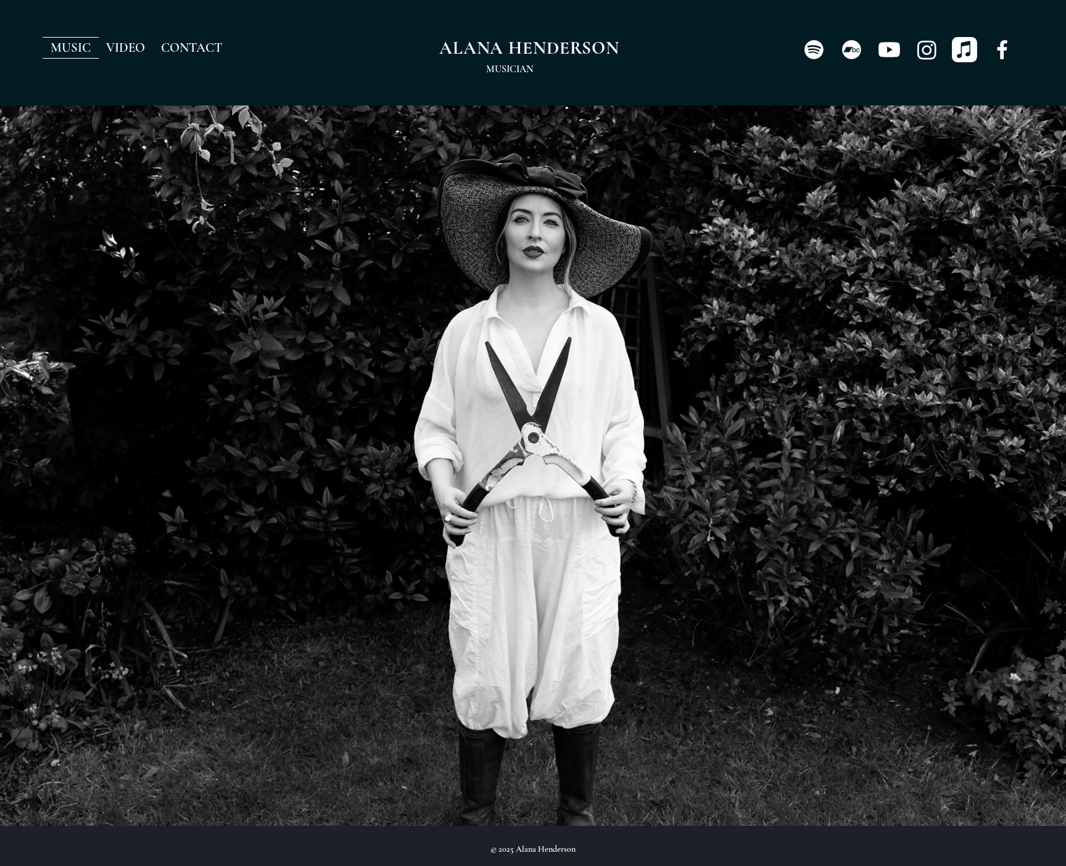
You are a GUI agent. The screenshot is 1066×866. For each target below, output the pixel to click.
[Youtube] (889, 49)
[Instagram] (927, 49)
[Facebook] (1002, 49)
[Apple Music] (964, 49)
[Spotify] (814, 49)
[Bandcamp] (851, 49)
